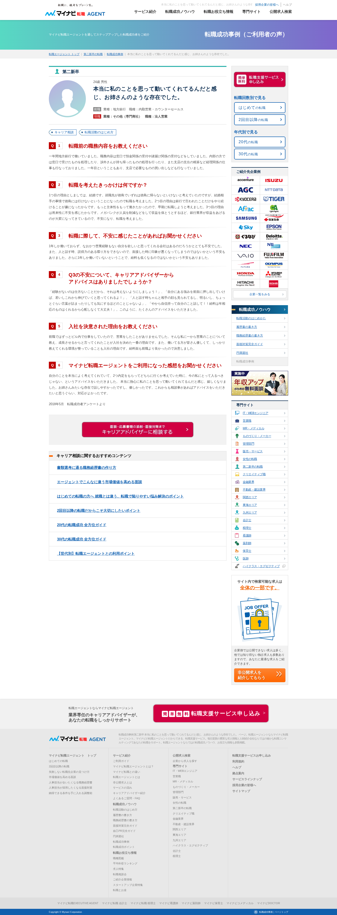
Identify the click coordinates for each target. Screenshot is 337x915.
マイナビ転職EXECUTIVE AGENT (77, 903)
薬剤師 (247, 543)
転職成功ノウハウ (255, 309)
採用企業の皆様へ (267, 4)
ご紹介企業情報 (122, 879)
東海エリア (250, 505)
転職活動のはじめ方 (99, 132)
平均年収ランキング (125, 863)
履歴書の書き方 (246, 327)
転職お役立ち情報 (125, 853)
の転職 (252, 107)
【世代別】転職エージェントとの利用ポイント (96, 553)
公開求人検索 (181, 755)
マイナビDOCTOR (268, 903)
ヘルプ (287, 4)
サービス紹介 (122, 755)
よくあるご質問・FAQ (126, 798)
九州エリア (250, 512)
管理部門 (248, 443)
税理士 (247, 528)
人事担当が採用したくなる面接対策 (70, 787)
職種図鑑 (118, 858)
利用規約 (238, 761)
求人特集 (118, 868)
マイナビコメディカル (240, 903)
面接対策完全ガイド (249, 344)
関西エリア (250, 497)
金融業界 (248, 482)
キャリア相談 (64, 132)
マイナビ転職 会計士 (114, 903)
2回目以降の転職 (59, 766)
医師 (245, 558)
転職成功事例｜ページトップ (273, 912)
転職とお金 (120, 890)
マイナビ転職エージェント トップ (72, 755)
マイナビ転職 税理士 (143, 903)
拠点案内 (238, 773)
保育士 (247, 551)
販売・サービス (253, 451)
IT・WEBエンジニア (255, 413)
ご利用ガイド (121, 760)
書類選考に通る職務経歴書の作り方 (86, 467)
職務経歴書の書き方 (249, 335)
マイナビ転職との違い (126, 771)
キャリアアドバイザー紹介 (129, 793)
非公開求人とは (122, 782)
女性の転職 (250, 459)
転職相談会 (120, 874)
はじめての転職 (58, 760)
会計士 (247, 520)
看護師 (247, 535)
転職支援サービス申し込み (212, 713)
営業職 (247, 420)
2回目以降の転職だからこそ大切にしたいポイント (98, 510)
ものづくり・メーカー (257, 436)
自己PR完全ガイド (124, 830)
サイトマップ (241, 791)
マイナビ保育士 (213, 903)
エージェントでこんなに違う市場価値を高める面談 (99, 482)
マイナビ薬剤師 (191, 903)
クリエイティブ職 (254, 474)
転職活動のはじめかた (251, 318)
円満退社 (242, 353)
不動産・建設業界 (254, 489)
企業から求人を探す (185, 760)
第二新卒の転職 (93, 54)
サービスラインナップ (247, 779)
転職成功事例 (115, 54)
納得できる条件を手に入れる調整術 (70, 793)
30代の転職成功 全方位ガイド (81, 539)
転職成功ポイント (124, 846)
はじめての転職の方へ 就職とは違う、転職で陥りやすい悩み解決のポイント (120, 496)
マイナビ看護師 (168, 903)
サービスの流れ (122, 787)
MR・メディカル (253, 428)
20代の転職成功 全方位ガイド (81, 525)
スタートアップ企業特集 (128, 884)
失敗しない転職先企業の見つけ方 (69, 771)
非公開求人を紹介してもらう (251, 675)
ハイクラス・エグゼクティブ (261, 566)
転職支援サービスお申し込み (251, 755)
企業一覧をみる (259, 294)
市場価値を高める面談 (62, 777)
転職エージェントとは (126, 777)
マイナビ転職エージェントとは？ (133, 766)
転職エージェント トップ (64, 54)
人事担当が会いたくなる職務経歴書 (70, 782)
